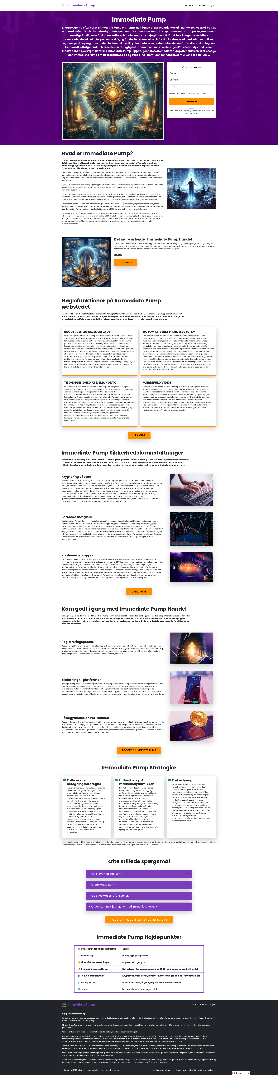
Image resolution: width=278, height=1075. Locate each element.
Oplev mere (139, 591)
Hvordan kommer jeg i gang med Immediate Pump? (123, 906)
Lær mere (125, 262)
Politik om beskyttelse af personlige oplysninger (194, 1070)
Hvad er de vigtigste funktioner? (109, 896)
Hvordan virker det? (101, 885)
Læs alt (118, 254)
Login (211, 5)
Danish (239, 1073)
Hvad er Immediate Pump (105, 874)
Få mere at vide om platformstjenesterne (139, 920)
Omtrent (188, 5)
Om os (194, 1004)
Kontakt (200, 5)
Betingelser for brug (161, 1070)
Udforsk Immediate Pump (139, 750)
